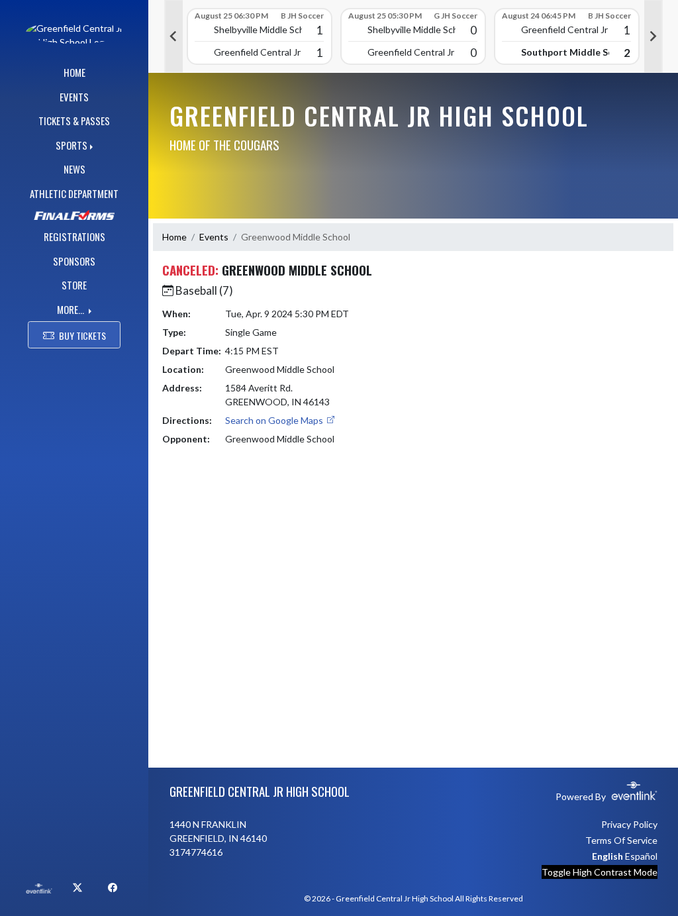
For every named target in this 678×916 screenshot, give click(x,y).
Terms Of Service (621, 840)
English (607, 856)
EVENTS (74, 96)
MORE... (71, 309)
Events (213, 236)
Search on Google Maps (275, 420)
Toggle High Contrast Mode (599, 872)
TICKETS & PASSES (74, 120)
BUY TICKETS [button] (82, 335)
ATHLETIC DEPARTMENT (74, 193)
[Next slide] (653, 36)
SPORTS (71, 145)
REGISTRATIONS (74, 236)
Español (641, 856)
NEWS (74, 169)
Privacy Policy (629, 824)
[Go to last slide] (173, 36)
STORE (74, 285)
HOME (74, 72)
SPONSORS (74, 261)
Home (174, 236)
